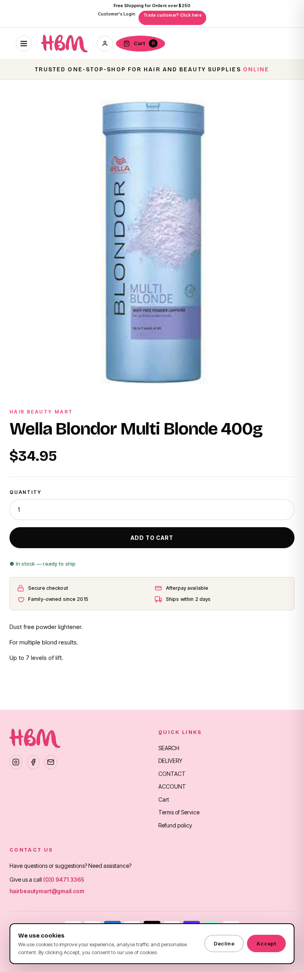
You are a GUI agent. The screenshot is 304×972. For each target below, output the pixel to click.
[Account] (105, 43)
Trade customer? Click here (172, 15)
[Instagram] (16, 762)
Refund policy (175, 825)
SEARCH (168, 748)
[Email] (50, 762)
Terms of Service (179, 812)
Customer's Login (116, 14)
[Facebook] (33, 762)
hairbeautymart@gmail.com (47, 891)
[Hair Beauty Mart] (64, 43)
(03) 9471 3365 (63, 879)
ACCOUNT (172, 786)
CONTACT (172, 773)
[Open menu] (24, 43)
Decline (224, 943)
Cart (163, 799)
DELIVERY (170, 760)
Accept (266, 943)
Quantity (25, 492)
